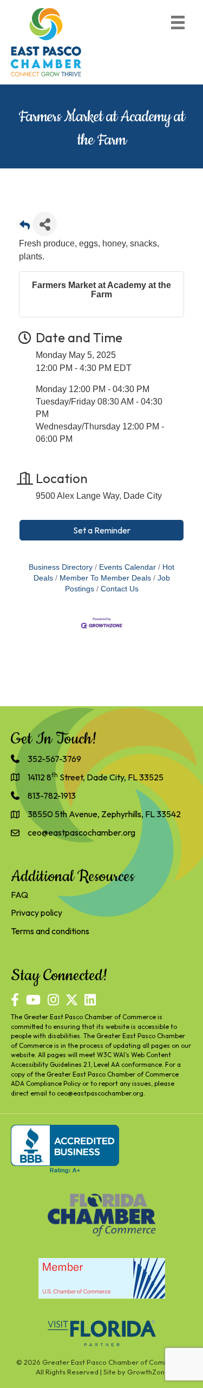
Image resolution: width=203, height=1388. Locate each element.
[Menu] (177, 22)
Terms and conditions (50, 931)
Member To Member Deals (105, 578)
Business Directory (61, 567)
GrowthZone (148, 1371)
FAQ (19, 894)
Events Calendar (127, 567)
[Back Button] (24, 227)
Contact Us (120, 589)
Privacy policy (36, 912)
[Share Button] (44, 224)
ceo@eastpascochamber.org (100, 1093)
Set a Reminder (101, 530)
